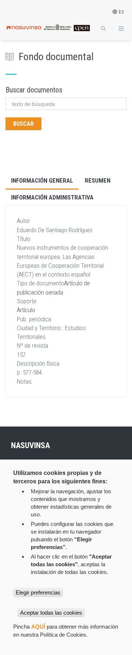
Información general (42, 180)
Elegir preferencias (38, 592)
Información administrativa (52, 197)
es (120, 12)
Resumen (97, 180)
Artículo (26, 310)
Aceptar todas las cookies (51, 613)
